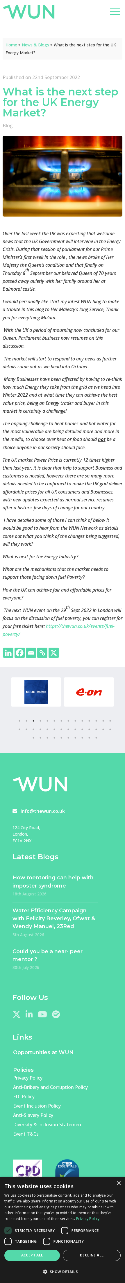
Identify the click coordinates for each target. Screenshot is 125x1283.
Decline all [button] (91, 1255)
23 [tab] (75, 729)
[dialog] (62, 1230)
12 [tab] (96, 721)
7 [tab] (61, 721)
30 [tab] (40, 738)
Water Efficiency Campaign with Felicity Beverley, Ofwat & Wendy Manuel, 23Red (53, 918)
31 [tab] (47, 738)
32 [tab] (54, 738)
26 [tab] (96, 729)
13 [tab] (103, 721)
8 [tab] (68, 721)
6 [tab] (54, 721)
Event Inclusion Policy (37, 1106)
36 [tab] (82, 738)
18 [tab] (40, 729)
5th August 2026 (28, 934)
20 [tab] (54, 729)
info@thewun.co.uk (43, 811)
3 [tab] (33, 721)
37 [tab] (89, 738)
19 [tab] (47, 729)
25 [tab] (89, 729)
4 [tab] (40, 721)
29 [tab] (33, 738)
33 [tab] (61, 738)
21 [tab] (61, 729)
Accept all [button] (32, 1255)
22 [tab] (68, 729)
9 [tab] (75, 721)
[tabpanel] (36, 692)
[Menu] (115, 11)
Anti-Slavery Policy (33, 1115)
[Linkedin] (8, 653)
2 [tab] (26, 721)
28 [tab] (110, 729)
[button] (62, 1271)
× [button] (118, 1183)
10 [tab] (82, 721)
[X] (54, 653)
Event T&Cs (26, 1134)
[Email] (31, 653)
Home (11, 45)
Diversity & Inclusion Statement (48, 1124)
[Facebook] (20, 653)
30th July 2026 (25, 967)
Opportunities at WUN (43, 1052)
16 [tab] (26, 729)
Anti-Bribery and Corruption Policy (50, 1087)
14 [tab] (110, 721)
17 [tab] (33, 729)
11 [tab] (89, 721)
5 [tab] (47, 721)
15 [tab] (19, 729)
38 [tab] (96, 738)
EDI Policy (24, 1096)
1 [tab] (19, 721)
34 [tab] (68, 738)
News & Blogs (35, 45)
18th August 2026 (29, 894)
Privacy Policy (27, 1078)
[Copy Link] (42, 653)
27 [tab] (103, 729)
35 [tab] (75, 738)
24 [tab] (82, 729)
